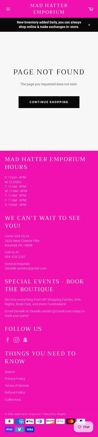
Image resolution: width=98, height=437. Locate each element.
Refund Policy (15, 392)
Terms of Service (17, 385)
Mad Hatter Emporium (49, 8)
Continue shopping (49, 102)
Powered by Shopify (53, 414)
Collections (13, 399)
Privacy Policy (15, 379)
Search (10, 372)
